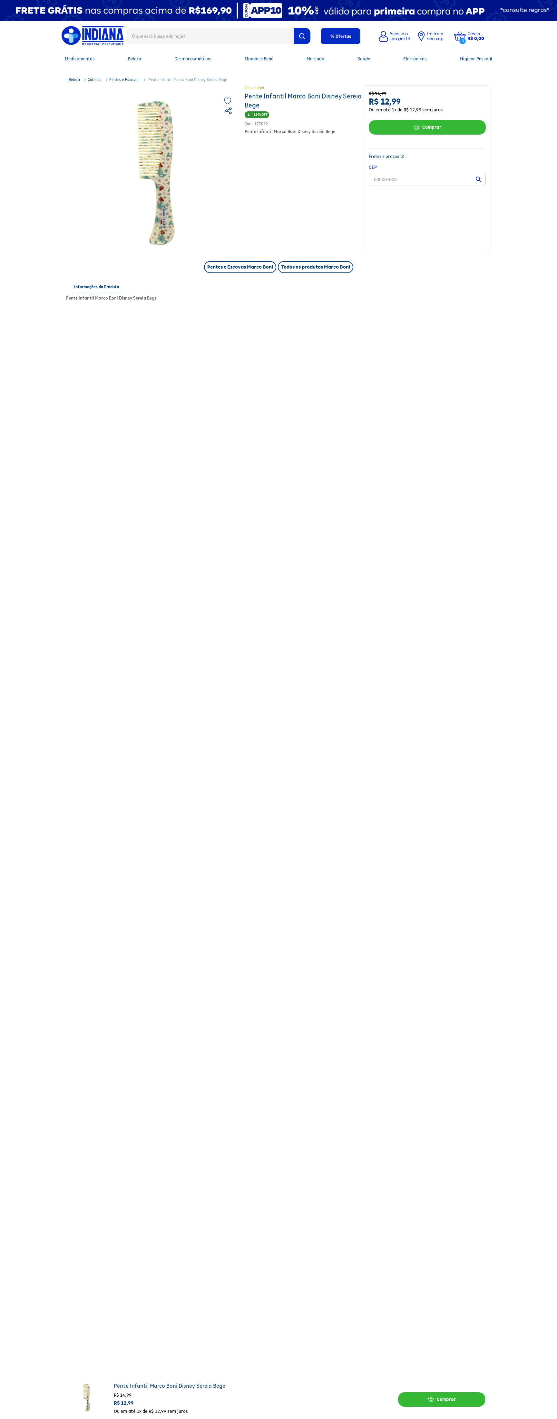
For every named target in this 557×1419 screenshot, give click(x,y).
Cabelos (95, 79)
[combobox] (218, 36)
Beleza (74, 79)
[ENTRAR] (393, 36)
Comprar (431, 127)
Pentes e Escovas (124, 79)
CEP (373, 167)
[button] (480, 36)
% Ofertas (340, 36)
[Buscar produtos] (302, 36)
